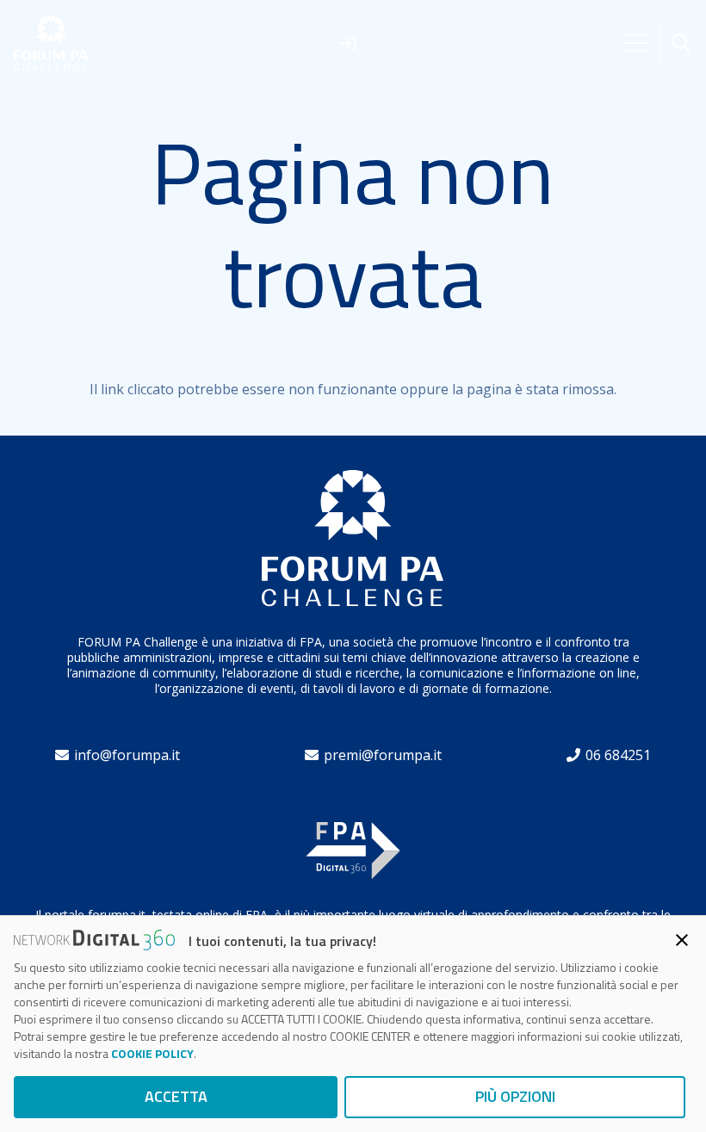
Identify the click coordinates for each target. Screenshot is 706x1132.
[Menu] (636, 43)
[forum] (51, 43)
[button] (681, 43)
